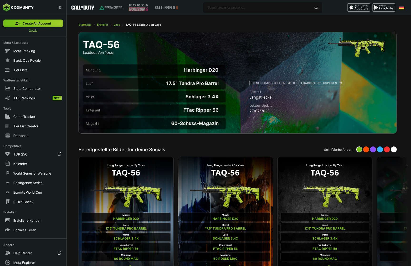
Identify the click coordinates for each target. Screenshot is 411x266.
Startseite (85, 24)
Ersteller (102, 24)
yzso (117, 24)
